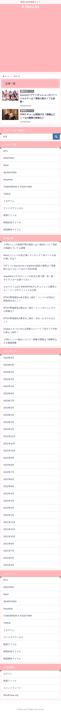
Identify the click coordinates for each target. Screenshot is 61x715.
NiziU (6, 165)
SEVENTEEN (9, 172)
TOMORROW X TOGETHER (17, 187)
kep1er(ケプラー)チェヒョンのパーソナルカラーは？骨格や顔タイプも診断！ (38, 98)
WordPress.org (10, 695)
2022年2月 (8, 508)
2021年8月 (8, 544)
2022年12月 (9, 436)
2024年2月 (8, 386)
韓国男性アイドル (12, 230)
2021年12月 (9, 522)
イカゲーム (8, 201)
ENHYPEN (8, 158)
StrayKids (8, 179)
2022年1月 (8, 515)
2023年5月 (8, 415)
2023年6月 (8, 408)
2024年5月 (8, 365)
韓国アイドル (10, 215)
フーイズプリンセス (13, 208)
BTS (5, 151)
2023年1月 (8, 429)
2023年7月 (8, 401)
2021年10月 (9, 536)
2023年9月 (8, 393)
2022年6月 (8, 479)
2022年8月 (8, 465)
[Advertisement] (30, 41)
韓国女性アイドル (12, 222)
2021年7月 (8, 551)
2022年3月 (8, 501)
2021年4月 (8, 565)
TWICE (6, 194)
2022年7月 (8, 472)
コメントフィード (12, 688)
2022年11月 (9, 443)
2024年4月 (8, 372)
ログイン (7, 674)
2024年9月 (8, 358)
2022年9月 (8, 458)
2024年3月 (8, 379)
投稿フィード (10, 681)
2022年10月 (9, 451)
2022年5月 (8, 486)
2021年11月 (9, 529)
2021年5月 (8, 558)
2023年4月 (8, 422)
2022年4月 (8, 493)
